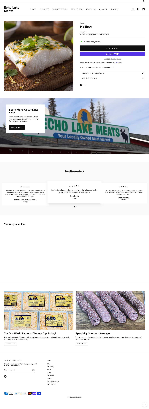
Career (103, 9)
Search (49, 378)
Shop (48, 363)
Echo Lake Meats (11, 9)
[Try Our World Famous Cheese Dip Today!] (38, 310)
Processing (77, 9)
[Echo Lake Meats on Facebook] (5, 376)
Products (44, 9)
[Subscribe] (33, 370)
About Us (91, 9)
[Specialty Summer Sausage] (110, 310)
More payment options (112, 59)
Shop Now (81, 344)
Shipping (91, 34)
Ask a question (90, 78)
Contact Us (50, 375)
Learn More (17, 128)
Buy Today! (10, 344)
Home (33, 9)
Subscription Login (53, 381)
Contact (114, 9)
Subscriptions (60, 9)
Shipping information (93, 73)
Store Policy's (51, 384)
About (49, 360)
